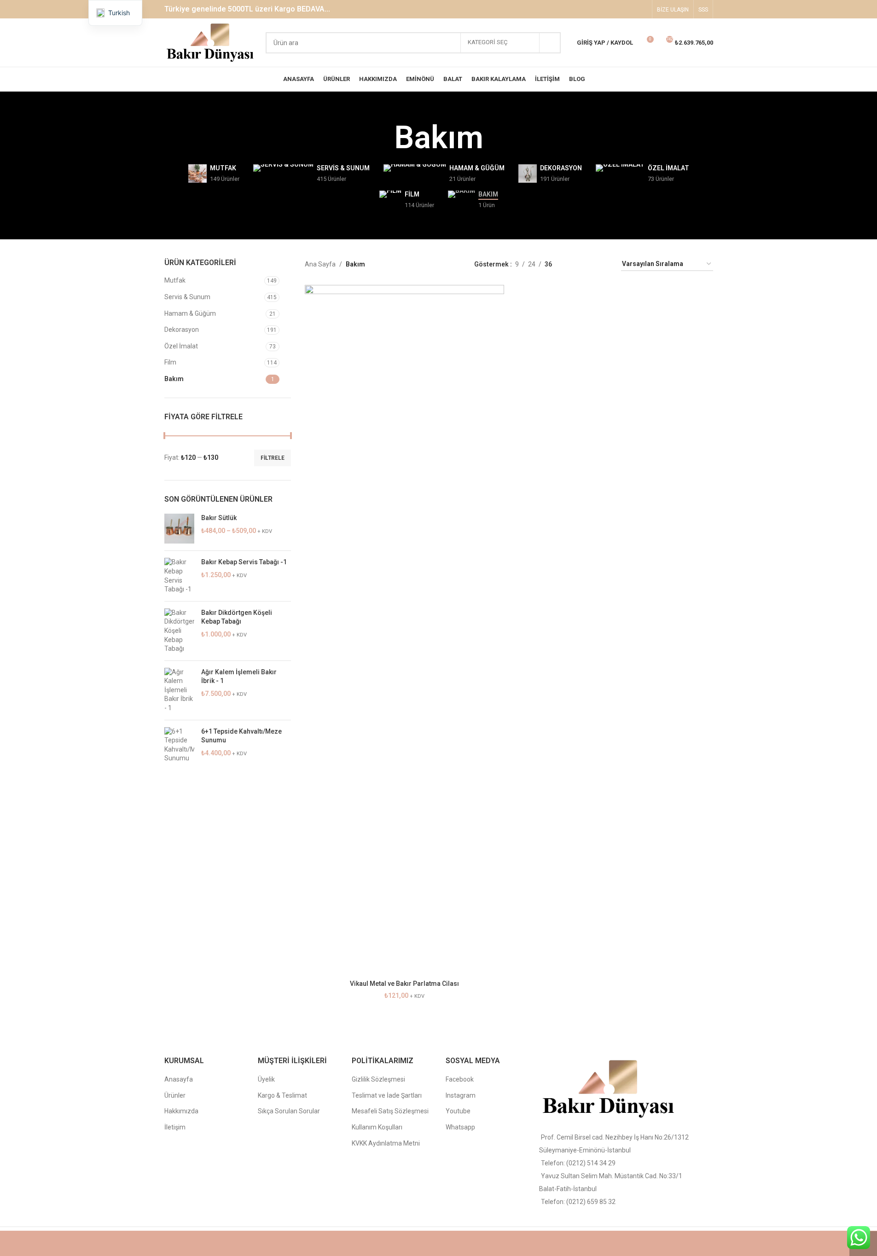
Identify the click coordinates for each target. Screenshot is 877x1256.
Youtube (458, 1111)
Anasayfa (178, 1079)
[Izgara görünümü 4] (602, 264)
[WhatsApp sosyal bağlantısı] (641, 9)
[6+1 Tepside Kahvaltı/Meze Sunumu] (179, 745)
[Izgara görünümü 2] (573, 264)
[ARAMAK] (550, 42)
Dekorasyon (181, 329)
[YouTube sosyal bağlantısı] (629, 9)
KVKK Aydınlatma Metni (386, 1143)
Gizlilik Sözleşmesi (378, 1079)
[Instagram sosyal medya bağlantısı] (618, 9)
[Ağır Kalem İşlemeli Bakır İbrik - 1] (179, 690)
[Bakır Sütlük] (179, 529)
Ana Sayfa (320, 264)
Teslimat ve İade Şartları (387, 1095)
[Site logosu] (210, 42)
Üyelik (266, 1079)
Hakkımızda (181, 1111)
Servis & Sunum (187, 297)
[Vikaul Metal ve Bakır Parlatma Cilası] (404, 630)
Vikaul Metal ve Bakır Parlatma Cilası (404, 983)
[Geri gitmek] (382, 138)
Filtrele (273, 458)
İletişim (175, 1127)
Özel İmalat (181, 346)
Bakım (174, 378)
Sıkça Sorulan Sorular (289, 1111)
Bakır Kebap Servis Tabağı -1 (244, 562)
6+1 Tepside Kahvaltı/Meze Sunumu (241, 736)
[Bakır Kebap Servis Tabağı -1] (179, 576)
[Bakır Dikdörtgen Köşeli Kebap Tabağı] (179, 631)
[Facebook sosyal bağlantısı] (606, 9)
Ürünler (175, 1095)
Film (170, 362)
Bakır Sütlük (219, 517)
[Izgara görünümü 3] (588, 264)
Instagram (461, 1095)
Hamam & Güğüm (190, 313)
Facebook (460, 1079)
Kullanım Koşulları (377, 1127)
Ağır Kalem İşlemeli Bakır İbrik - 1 (239, 676)
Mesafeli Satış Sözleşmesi (390, 1111)
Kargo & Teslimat (282, 1095)
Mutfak (175, 280)
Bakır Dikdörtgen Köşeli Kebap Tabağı (236, 617)
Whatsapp (460, 1127)
